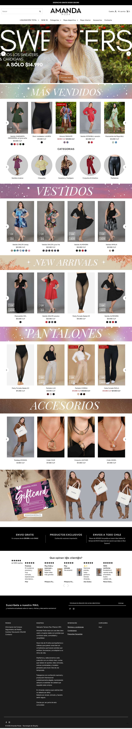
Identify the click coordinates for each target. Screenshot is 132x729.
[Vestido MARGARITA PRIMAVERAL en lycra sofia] (17, 118)
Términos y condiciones (76, 627)
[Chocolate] (84, 394)
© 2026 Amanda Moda (13, 726)
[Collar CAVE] (50, 437)
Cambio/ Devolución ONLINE (15, 632)
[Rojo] (15, 144)
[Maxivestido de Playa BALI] (114, 118)
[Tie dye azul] (23, 251)
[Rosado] (17, 144)
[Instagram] (73, 609)
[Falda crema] (110, 251)
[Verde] (113, 142)
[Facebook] (6, 722)
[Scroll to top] (127, 723)
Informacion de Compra (13, 627)
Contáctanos (72, 630)
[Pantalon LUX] (50, 364)
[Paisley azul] (46, 251)
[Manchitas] (58, 251)
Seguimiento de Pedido (13, 629)
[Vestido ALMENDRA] (81, 221)
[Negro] (23, 144)
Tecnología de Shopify (30, 726)
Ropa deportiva (70, 20)
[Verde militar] (20, 144)
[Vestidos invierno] (17, 165)
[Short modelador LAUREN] (41, 118)
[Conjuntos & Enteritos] (90, 165)
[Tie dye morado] (18, 251)
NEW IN (44, 20)
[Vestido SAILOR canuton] (50, 292)
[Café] (89, 142)
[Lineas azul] (55, 251)
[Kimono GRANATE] (66, 118)
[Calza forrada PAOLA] (111, 364)
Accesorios (97, 20)
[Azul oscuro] (67, 142)
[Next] (128, 53)
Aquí (100, 627)
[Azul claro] (65, 142)
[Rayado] (52, 322)
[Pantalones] (114, 165)
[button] (64, 585)
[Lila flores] (29, 251)
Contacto (108, 20)
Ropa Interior (85, 20)
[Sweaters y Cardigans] (66, 165)
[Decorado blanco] (26, 251)
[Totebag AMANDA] (20, 437)
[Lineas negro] (44, 251)
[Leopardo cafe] (12, 251)
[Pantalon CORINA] (81, 364)
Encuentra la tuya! (97, 77)
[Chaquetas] (41, 165)
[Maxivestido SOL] (20, 292)
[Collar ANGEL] (111, 437)
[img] (16, 560)
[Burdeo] (48, 394)
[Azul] (116, 142)
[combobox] (19, 11)
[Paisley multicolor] (52, 251)
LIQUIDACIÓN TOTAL (28, 20)
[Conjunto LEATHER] (81, 437)
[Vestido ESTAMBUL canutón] (90, 118)
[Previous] (3, 53)
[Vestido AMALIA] (111, 221)
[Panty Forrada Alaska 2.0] (81, 292)
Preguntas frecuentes (75, 634)
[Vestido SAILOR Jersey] (20, 221)
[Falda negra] (113, 251)
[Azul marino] (12, 144)
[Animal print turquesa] (15, 251)
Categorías (54, 20)
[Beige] (51, 394)
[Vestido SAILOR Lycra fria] (50, 221)
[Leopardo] (49, 251)
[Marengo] (49, 322)
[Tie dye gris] (20, 251)
